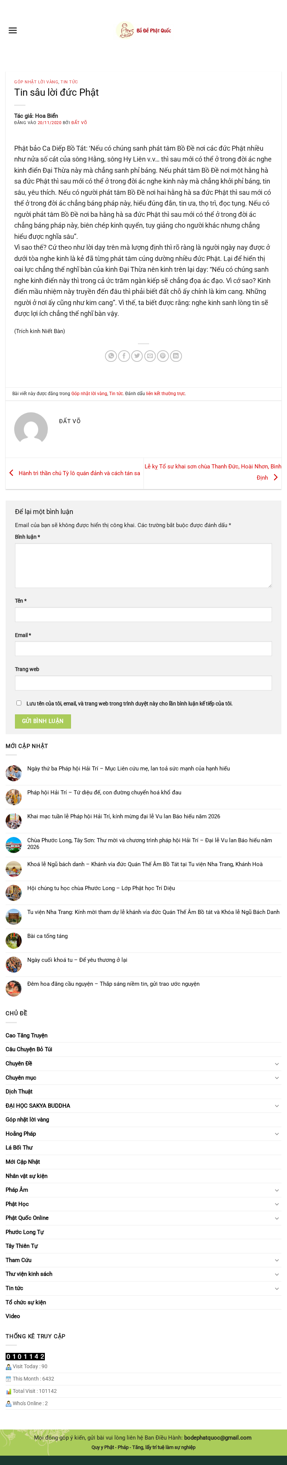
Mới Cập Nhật (23, 1161)
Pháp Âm (17, 1190)
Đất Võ (79, 122)
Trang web (27, 669)
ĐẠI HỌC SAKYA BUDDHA (38, 1105)
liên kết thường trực (165, 393)
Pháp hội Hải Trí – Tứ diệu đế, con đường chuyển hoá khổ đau (104, 792)
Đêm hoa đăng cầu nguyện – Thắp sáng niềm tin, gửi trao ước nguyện (113, 984)
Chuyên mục (21, 1077)
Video (13, 1316)
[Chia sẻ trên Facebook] (124, 356)
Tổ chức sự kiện (26, 1302)
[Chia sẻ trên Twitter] (137, 356)
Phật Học (17, 1204)
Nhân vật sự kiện (26, 1176)
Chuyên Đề (19, 1063)
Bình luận (27, 537)
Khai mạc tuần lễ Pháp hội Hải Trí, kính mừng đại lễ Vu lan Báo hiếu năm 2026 (123, 816)
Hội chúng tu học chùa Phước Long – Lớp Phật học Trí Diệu (101, 888)
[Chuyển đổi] (276, 1063)
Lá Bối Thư (19, 1147)
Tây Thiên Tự (22, 1246)
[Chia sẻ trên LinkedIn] (176, 356)
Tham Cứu (18, 1260)
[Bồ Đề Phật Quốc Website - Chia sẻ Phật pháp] (144, 30)
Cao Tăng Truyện (26, 1035)
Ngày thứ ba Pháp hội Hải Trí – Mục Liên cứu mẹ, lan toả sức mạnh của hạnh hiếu (128, 768)
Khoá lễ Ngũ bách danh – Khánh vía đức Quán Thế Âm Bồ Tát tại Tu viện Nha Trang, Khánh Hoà (145, 864)
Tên (21, 601)
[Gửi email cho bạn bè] (150, 356)
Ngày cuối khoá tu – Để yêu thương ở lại (77, 960)
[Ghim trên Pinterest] (163, 356)
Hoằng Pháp (21, 1133)
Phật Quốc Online (27, 1218)
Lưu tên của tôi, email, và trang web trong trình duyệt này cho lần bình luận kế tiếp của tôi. (130, 704)
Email (23, 635)
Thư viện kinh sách (29, 1274)
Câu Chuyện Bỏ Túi (29, 1049)
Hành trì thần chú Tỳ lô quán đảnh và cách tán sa (78, 473)
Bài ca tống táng (47, 936)
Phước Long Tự (25, 1232)
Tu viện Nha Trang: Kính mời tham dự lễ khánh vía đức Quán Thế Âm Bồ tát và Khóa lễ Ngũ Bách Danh (153, 912)
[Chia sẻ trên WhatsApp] (111, 356)
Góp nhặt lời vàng (36, 82)
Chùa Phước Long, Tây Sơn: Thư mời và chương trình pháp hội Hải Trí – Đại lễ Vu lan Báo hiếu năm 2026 (149, 843)
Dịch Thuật (19, 1091)
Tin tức (69, 82)
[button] (13, 30)
